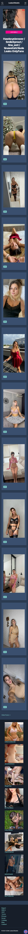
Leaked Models (14, 3)
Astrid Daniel (9, 874)
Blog (2, 922)
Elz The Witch (9, 808)
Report (3, 908)
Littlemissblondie (10, 742)
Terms (3, 914)
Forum (3, 918)
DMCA (3, 910)
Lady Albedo (9, 830)
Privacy (3, 916)
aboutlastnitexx (9, 764)
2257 (3, 912)
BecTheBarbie (9, 896)
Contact (4, 924)
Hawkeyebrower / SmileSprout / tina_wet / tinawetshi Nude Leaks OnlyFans (14, 45)
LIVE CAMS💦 (14, 32)
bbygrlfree (8, 786)
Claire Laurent (9, 852)
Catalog (4, 920)
